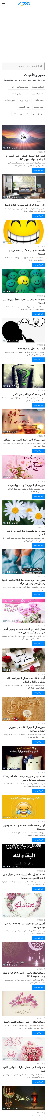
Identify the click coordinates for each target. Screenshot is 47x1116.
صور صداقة (10, 100)
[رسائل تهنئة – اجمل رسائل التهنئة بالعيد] (23, 1003)
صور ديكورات (24, 100)
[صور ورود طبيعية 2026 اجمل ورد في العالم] (23, 512)
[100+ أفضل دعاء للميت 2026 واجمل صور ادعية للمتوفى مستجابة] (23, 856)
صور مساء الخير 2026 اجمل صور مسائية (24, 439)
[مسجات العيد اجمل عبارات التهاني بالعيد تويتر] (23, 1049)
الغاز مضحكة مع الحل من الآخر (29, 394)
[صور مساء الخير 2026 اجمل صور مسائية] (23, 421)
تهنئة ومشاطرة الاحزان (18, 87)
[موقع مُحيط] (23, 3)
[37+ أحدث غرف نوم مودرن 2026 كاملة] (23, 186)
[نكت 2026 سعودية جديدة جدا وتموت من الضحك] (23, 281)
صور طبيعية (39, 107)
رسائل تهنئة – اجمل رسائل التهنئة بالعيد (24, 1021)
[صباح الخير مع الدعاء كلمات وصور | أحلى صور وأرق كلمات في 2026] (23, 611)
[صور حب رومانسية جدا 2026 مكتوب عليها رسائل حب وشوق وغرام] (23, 561)
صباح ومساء (17, 94)
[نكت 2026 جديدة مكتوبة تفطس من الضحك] (23, 232)
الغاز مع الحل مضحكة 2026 (31, 348)
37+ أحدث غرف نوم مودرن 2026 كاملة (25, 204)
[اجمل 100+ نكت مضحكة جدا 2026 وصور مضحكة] (23, 807)
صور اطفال (39, 100)
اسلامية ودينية (38, 87)
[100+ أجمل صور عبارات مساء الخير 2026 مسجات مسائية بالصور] (23, 758)
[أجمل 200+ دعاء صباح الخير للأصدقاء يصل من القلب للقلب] (23, 660)
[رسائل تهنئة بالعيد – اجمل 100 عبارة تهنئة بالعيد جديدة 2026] (23, 954)
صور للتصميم (24, 107)
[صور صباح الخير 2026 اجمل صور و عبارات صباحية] (23, 709)
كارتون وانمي (38, 114)
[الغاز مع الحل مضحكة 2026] (23, 330)
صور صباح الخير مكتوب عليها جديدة (26, 485)
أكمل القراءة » (38, 170)
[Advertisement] (23, 33)
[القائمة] (3, 4)
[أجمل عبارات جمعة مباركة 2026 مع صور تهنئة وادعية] (23, 905)
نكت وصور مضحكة (21, 114)
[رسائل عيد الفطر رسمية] (23, 1098)
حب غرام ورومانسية (35, 94)
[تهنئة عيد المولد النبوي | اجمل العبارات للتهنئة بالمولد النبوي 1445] (23, 137)
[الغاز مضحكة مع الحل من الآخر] (23, 376)
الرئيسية (36, 66)
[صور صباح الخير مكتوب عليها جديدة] (23, 467)
